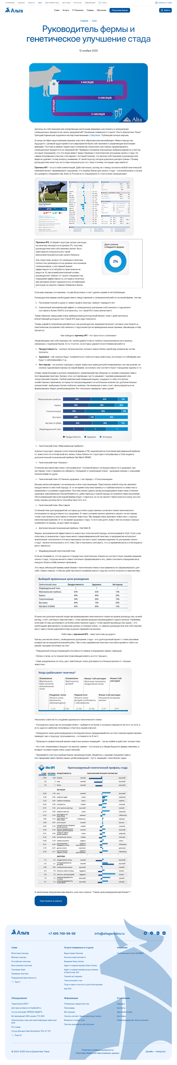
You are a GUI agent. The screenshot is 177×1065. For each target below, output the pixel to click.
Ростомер (16, 1027)
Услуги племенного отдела (78, 947)
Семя (56, 10)
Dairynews (95, 135)
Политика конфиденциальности (98, 1050)
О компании (10, 3)
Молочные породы (20, 953)
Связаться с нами (165, 3)
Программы (69, 1008)
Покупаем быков (120, 10)
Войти (167, 10)
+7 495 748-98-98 (62, 933)
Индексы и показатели (74, 1020)
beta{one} (161, 1051)
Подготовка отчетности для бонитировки (83, 984)
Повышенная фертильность (24, 978)
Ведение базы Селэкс (74, 961)
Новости (31, 3)
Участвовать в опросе (51, 901)
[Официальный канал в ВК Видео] (157, 933)
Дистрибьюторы (52, 3)
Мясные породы (18, 957)
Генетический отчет (73, 980)
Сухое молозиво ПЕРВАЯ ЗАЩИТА (26, 1012)
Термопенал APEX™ (20, 1004)
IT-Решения (77, 10)
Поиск (104, 3)
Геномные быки (18, 969)
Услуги (66, 10)
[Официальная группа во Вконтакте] (164, 933)
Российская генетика (21, 961)
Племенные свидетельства (76, 1004)
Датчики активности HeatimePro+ (26, 1008)
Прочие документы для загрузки (79, 1024)
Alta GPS (67, 989)
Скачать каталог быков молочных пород (82, 1016)
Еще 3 (17, 982)
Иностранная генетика (21, 965)
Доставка (66, 3)
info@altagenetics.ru (110, 933)
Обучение (101, 10)
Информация (90, 3)
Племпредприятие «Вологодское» (133, 1020)
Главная (84, 20)
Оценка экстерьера (73, 976)
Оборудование (19, 998)
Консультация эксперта (75, 957)
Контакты (78, 3)
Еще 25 (18, 1035)
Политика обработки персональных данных (97, 1053)
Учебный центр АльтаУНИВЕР (130, 953)
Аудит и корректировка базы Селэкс (80, 965)
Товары (90, 10)
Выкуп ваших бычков (73, 953)
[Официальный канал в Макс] (145, 933)
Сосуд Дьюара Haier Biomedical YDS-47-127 (31, 1031)
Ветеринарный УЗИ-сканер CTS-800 (27, 1016)
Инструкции (69, 1012)
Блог (40, 3)
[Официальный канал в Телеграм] (151, 933)
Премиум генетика (19, 973)
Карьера (21, 3)
